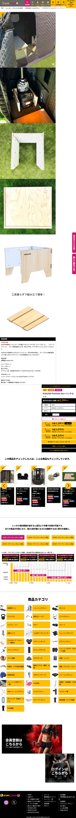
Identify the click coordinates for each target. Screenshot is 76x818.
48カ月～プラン (38, 544)
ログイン (63, 4)
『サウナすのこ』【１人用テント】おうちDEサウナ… (54, 492)
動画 (32, 4)
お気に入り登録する (60, 419)
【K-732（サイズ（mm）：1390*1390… (22, 491)
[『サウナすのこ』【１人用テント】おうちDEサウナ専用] (54, 476)
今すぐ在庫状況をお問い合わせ (59, 450)
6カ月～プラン (13, 537)
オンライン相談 (37, 5)
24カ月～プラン (63, 537)
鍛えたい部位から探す (74, 264)
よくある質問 (64, 808)
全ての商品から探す (33, 799)
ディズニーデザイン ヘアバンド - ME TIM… (7, 491)
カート (53, 3)
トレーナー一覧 (48, 799)
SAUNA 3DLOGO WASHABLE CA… (38, 490)
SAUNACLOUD (32, 808)
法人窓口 (48, 4)
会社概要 (62, 795)
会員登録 (58, 4)
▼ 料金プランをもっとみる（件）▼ (59, 442)
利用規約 (62, 801)
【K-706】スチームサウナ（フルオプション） (69, 491)
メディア (46, 795)
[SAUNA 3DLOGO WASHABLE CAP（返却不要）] (38, 476)
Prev (4, 485)
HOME (29, 795)
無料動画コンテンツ (50, 797)
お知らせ (30, 797)
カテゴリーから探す (74, 242)
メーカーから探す (33, 803)
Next (68, 485)
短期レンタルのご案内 (58, 446)
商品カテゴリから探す (34, 801)
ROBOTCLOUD (32, 810)
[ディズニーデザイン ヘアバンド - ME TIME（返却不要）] (7, 476)
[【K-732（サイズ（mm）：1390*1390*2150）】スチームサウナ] (23, 476)
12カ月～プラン (38, 537)
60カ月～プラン (63, 544)
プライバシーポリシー (66, 803)
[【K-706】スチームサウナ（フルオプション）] (69, 476)
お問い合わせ (43, 5)
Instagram (6, 802)
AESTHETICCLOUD (33, 812)
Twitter (14, 802)
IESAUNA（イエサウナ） (57, 408)
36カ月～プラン (13, 544)
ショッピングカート (50, 801)
